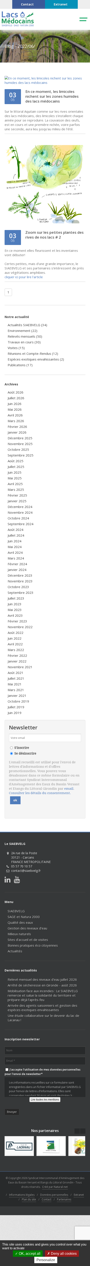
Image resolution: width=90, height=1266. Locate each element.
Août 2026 (15, 392)
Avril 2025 (15, 484)
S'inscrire (21, 747)
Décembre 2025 (20, 438)
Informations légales (22, 1195)
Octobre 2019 (18, 701)
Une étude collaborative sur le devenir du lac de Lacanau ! (43, 1017)
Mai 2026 (15, 409)
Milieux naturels (19, 934)
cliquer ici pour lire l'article (24, 277)
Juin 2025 (14, 472)
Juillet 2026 (16, 398)
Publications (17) (20, 365)
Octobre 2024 (18, 518)
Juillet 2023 (16, 598)
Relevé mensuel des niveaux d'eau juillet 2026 (42, 979)
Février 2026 (17, 426)
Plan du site (29, 1199)
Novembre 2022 (20, 627)
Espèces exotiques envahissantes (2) (36, 359)
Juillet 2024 (16, 535)
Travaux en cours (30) (24, 342)
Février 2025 (17, 495)
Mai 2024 (15, 547)
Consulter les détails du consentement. (40, 793)
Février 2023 (17, 621)
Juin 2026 (14, 403)
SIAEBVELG (16, 911)
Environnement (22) (22, 330)
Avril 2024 (15, 552)
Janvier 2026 (17, 432)
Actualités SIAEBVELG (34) (27, 325)
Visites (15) (16, 348)
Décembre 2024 (20, 506)
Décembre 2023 (20, 575)
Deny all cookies (63, 1253)
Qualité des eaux (20, 922)
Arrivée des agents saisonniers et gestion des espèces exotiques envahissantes (42, 1007)
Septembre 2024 (20, 524)
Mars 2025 (16, 489)
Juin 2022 (14, 638)
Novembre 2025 (20, 444)
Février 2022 (17, 655)
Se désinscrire (25, 753)
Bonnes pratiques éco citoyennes (33, 945)
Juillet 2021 (16, 678)
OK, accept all (29, 1253)
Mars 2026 (16, 421)
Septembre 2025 (20, 455)
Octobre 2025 (18, 449)
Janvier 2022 (17, 661)
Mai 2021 (15, 684)
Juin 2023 (14, 604)
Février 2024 (17, 564)
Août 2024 (15, 529)
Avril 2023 (15, 615)
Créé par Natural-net (55, 1187)
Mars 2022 (16, 650)
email (68, 789)
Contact (46, 1199)
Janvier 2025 (17, 501)
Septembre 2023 (20, 592)
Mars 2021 (16, 690)
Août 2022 (15, 632)
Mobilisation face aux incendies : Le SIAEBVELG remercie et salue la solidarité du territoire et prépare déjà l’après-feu (43, 995)
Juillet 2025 (16, 466)
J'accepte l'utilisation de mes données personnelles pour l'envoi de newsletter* (42, 1071)
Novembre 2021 (20, 667)
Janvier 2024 (17, 569)
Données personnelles (54, 1195)
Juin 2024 (14, 541)
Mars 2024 (16, 558)
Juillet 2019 (16, 707)
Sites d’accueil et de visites (28, 939)
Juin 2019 (14, 712)
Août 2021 (15, 672)
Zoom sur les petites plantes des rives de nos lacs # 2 (54, 235)
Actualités (15, 951)
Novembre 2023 (20, 581)
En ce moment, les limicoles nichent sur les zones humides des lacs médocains (52, 96)
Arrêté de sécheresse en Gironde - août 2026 (42, 985)
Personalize (45, 1260)
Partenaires (64, 1199)
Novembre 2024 (20, 512)
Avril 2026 (15, 415)
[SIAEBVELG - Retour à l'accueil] (17, 25)
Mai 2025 (15, 478)
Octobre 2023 (18, 587)
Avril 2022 (15, 644)
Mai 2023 (15, 609)
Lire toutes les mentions (45, 1099)
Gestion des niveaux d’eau (27, 928)
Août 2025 (15, 461)
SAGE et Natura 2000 (24, 917)
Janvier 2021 (17, 695)
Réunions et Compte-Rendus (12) (33, 353)
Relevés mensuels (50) (25, 336)
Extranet (79, 1195)
